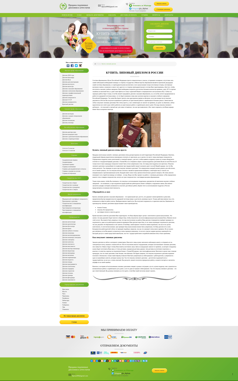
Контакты (169, 15)
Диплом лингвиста (68, 244)
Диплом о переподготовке (70, 139)
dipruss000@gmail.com (109, 7)
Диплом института (68, 84)
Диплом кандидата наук (70, 134)
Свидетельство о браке (69, 183)
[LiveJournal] (118, 361)
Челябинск (65, 298)
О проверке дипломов (163, 9)
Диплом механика (68, 255)
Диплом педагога (67, 260)
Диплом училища (67, 122)
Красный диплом (67, 104)
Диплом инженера (68, 233)
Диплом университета (69, 102)
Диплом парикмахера (69, 257)
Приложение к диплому (70, 201)
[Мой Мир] (97, 361)
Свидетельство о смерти (70, 189)
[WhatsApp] (141, 361)
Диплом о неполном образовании (73, 91)
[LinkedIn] (115, 361)
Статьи (99, 64)
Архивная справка (68, 164)
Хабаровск (65, 305)
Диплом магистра (68, 86)
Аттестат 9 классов (68, 148)
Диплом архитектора (69, 224)
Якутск (64, 291)
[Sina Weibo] (128, 361)
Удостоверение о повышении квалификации (71, 211)
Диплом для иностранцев (70, 82)
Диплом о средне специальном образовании (72, 117)
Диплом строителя (68, 271)
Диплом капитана (68, 242)
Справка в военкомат (69, 166)
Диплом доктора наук (69, 132)
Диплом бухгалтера (68, 226)
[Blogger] (102, 361)
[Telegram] (146, 361)
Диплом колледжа (68, 114)
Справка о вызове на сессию (71, 171)
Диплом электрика (68, 239)
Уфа (63, 307)
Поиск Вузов (67, 15)
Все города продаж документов (74, 316)
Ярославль (65, 289)
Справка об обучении (69, 173)
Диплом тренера (67, 275)
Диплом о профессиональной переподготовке (71, 94)
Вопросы (156, 15)
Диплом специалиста (69, 97)
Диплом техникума (68, 120)
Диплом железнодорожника (71, 235)
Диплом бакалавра (68, 77)
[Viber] (138, 361)
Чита (63, 294)
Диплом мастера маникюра (71, 248)
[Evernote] (112, 361)
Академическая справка (69, 160)
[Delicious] (105, 361)
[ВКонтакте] (92, 361)
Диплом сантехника (68, 266)
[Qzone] (123, 361)
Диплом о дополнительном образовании (75, 136)
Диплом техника (67, 273)
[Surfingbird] (131, 361)
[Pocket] (120, 361)
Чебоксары (65, 300)
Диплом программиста (69, 264)
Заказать (112, 15)
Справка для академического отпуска (74, 169)
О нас (79, 15)
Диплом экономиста (68, 280)
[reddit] (110, 361)
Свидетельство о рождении (71, 187)
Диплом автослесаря (68, 222)
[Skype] (144, 361)
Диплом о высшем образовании (72, 88)
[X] (99, 361)
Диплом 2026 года (68, 75)
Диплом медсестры (68, 251)
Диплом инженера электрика (71, 237)
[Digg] (107, 361)
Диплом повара (67, 262)
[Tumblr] (136, 361)
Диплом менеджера (68, 253)
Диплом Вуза (66, 80)
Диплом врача (66, 228)
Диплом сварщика (68, 268)
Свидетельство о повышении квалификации (71, 204)
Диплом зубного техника (70, 231)
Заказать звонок (161, 3)
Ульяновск (65, 309)
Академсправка (67, 162)
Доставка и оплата (128, 15)
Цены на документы (95, 15)
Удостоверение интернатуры (71, 208)
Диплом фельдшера (68, 277)
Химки (64, 302)
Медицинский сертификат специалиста (74, 199)
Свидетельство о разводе (70, 185)
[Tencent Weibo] (133, 361)
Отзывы (144, 15)
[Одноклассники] (94, 361)
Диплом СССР (67, 100)
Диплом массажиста (68, 246)
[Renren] (125, 361)
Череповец (65, 296)
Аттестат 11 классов (68, 150)
